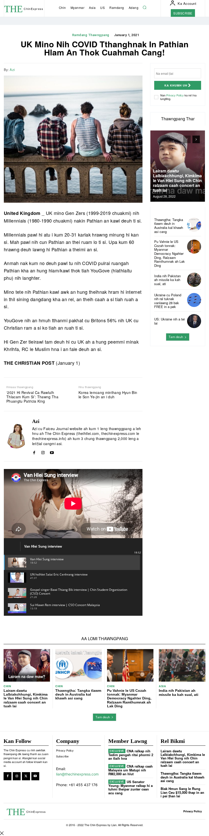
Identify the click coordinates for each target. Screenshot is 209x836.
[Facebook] (114, 69)
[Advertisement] (177, 376)
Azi (12, 70)
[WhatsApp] (137, 69)
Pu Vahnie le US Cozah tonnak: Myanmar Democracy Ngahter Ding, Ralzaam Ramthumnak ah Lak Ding (169, 253)
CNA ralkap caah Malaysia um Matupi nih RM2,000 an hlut (130, 770)
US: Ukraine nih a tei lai (169, 321)
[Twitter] (126, 69)
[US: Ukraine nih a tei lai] (194, 321)
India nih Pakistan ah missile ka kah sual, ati (167, 279)
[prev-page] (187, 139)
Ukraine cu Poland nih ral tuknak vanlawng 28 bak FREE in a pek (167, 300)
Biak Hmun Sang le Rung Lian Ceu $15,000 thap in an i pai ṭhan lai (182, 792)
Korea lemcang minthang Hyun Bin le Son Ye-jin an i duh (108, 394)
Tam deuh (176, 337)
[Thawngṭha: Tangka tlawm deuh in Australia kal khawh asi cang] (194, 225)
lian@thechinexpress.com (77, 774)
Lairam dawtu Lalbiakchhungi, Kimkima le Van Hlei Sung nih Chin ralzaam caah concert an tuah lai (177, 180)
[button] (144, 7)
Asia (162, 686)
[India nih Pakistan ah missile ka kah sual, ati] (194, 280)
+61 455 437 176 (83, 785)
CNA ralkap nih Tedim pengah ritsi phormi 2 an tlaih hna (130, 755)
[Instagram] (43, 451)
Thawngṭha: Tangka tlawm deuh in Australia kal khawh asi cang (168, 225)
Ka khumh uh (175, 85)
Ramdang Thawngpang (90, 35)
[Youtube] (52, 451)
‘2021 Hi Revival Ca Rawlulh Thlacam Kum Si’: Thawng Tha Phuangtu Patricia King (32, 396)
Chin (7, 686)
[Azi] (16, 436)
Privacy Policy (175, 95)
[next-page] (196, 139)
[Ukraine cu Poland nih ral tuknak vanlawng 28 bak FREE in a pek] (194, 300)
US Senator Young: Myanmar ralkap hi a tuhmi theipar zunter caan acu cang (130, 787)
